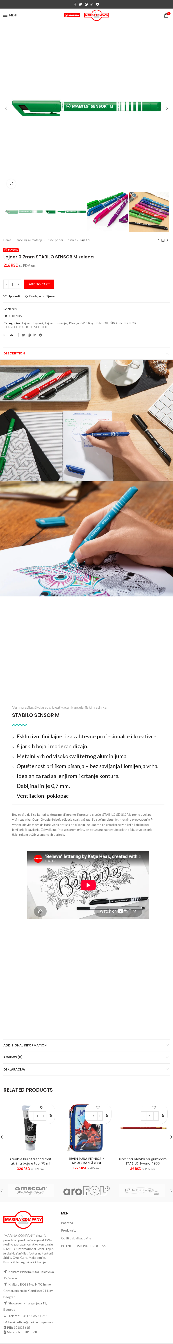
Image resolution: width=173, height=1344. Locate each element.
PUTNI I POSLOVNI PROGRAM (84, 1246)
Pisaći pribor (55, 240)
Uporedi (14, 296)
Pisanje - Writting (81, 323)
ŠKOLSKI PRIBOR (123, 323)
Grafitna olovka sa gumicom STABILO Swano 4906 (142, 1161)
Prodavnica (69, 1230)
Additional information (25, 1045)
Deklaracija (14, 1069)
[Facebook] (75, 4)
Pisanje (71, 240)
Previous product (158, 240)
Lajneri (85, 240)
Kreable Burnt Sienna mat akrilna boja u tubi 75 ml (30, 1161)
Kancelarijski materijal (29, 240)
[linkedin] (92, 4)
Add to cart (39, 284)
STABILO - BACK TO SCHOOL (26, 327)
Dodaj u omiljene (42, 296)
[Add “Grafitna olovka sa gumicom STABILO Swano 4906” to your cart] (163, 1115)
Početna (67, 1223)
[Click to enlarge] (11, 183)
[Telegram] (97, 4)
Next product (167, 240)
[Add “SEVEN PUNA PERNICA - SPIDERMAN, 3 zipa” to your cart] (107, 1115)
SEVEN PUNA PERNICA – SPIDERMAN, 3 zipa (86, 1161)
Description (14, 353)
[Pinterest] (86, 4)
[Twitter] (80, 4)
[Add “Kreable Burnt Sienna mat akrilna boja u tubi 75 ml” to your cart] (51, 1115)
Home (7, 240)
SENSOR (102, 323)
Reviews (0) (13, 1057)
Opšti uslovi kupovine (76, 1238)
